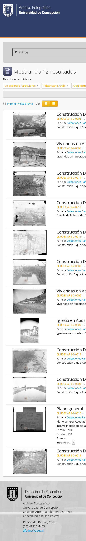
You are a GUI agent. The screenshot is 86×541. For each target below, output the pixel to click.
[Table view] (54, 103)
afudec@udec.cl (33, 530)
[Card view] (46, 103)
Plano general (70, 408)
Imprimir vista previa (20, 103)
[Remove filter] (38, 86)
